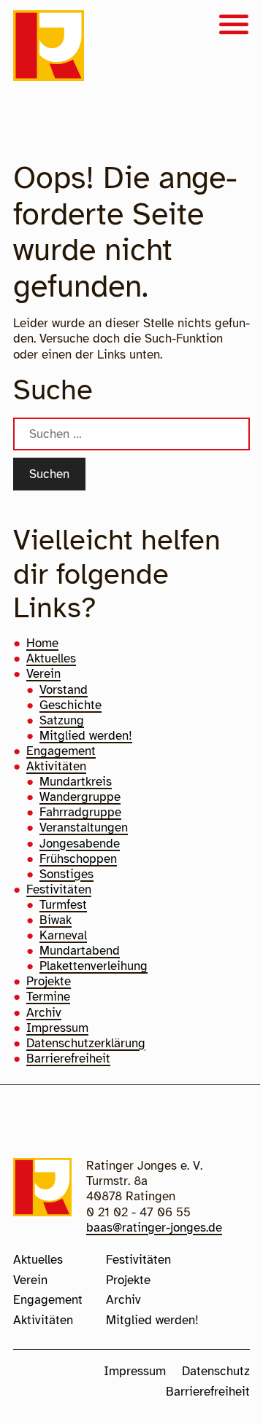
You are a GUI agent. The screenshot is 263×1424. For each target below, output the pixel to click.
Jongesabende (79, 843)
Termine (48, 996)
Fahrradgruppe (80, 812)
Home (42, 643)
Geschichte (70, 705)
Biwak (55, 920)
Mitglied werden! (85, 735)
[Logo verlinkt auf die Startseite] (48, 47)
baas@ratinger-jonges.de (154, 1227)
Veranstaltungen (83, 827)
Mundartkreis (75, 781)
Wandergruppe (80, 797)
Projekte (48, 981)
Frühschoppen (78, 858)
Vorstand (63, 689)
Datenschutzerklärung (85, 1043)
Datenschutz (216, 1371)
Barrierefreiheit (68, 1058)
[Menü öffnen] (233, 26)
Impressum (57, 1028)
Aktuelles (51, 658)
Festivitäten (58, 889)
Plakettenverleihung (93, 966)
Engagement (61, 751)
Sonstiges (66, 874)
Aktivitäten (56, 766)
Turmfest (63, 904)
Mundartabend (79, 950)
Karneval (63, 935)
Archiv (43, 1012)
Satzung (61, 720)
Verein (43, 673)
